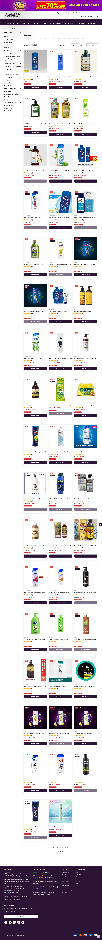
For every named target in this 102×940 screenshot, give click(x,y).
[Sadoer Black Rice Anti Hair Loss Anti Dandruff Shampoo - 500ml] (85, 576)
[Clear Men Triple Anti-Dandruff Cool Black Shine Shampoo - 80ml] (35, 295)
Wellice (76, 497)
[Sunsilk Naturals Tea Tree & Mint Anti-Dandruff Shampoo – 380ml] (85, 623)
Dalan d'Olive (27, 262)
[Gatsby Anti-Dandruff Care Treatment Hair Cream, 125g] (85, 670)
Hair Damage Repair (12, 75)
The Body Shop (77, 75)
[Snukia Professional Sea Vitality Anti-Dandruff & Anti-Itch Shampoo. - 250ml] (60, 811)
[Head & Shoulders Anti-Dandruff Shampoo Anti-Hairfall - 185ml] (60, 576)
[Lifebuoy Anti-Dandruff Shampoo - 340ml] (60, 764)
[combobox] (90, 13)
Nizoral (76, 215)
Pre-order (85, 87)
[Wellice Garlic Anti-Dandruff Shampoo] (85, 483)
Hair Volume (10, 72)
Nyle (75, 122)
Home (6, 29)
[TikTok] (18, 922)
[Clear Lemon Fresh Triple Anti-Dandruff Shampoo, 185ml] (85, 717)
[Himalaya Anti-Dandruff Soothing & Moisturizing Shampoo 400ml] (60, 670)
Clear (50, 262)
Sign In (96, 16)
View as (26, 45)
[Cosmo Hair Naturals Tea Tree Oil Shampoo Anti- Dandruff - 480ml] (85, 764)
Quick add (35, 87)
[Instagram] (10, 922)
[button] (12, 45)
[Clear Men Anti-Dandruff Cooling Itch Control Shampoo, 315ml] (35, 436)
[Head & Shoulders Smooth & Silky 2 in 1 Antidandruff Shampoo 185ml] (35, 201)
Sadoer (25, 122)
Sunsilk (50, 75)
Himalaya (51, 684)
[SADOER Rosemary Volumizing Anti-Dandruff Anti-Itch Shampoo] (35, 108)
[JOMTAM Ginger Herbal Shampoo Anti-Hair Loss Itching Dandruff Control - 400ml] (35, 155)
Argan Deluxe (27, 684)
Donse (50, 543)
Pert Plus (26, 637)
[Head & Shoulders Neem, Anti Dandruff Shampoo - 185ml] (35, 342)
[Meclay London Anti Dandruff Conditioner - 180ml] (60, 201)
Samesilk (51, 122)
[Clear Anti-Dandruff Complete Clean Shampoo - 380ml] (60, 436)
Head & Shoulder (27, 215)
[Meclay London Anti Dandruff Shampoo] (35, 61)
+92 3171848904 (77, 13)
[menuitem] (12, 36)
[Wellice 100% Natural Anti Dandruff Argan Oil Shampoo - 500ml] (85, 530)
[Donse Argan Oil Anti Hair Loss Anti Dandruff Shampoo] (60, 530)
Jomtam (25, 168)
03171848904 (17, 891)
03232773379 (17, 900)
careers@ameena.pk (16, 898)
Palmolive (51, 497)
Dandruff (12, 29)
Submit (21, 916)
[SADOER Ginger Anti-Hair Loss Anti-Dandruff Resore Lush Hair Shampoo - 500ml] (35, 389)
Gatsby (75, 684)
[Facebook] (5, 922)
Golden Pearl (52, 168)
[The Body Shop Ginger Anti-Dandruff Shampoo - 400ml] (85, 61)
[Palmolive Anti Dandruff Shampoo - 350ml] (60, 483)
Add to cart (60, 134)
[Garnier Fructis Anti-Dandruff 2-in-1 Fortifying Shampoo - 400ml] (60, 389)
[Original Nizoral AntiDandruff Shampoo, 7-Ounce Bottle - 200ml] (85, 201)
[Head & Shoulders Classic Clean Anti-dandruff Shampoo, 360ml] (85, 436)
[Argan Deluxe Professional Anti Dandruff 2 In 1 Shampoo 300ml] (35, 670)
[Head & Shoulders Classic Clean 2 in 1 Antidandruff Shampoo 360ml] (35, 764)
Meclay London (27, 75)
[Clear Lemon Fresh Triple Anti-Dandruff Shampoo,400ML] (35, 717)
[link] (51, 5)
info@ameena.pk (14, 892)
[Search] (91, 13)
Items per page (64, 45)
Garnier (51, 403)
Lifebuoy (51, 778)
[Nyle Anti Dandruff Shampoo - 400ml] (85, 108)
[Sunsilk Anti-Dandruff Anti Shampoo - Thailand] (60, 61)
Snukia (50, 825)
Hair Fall (8, 69)
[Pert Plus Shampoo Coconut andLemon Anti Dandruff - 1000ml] (35, 623)
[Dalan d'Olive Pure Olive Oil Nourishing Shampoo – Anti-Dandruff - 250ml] (35, 248)
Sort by (82, 45)
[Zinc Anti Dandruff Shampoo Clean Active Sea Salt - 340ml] (60, 342)
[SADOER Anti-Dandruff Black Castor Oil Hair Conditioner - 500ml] (35, 530)
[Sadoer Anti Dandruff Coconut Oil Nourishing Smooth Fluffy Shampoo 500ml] (35, 483)
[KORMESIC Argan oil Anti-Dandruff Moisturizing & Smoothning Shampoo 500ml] (85, 295)
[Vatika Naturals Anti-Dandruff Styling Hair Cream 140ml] (85, 389)
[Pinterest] (14, 922)
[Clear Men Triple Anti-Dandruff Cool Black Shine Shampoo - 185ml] (85, 248)
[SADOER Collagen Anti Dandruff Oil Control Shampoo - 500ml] (85, 342)
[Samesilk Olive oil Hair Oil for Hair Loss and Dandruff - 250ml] (60, 108)
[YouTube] (22, 922)
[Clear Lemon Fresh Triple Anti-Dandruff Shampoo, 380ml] (60, 717)
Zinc (50, 356)
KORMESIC (76, 309)
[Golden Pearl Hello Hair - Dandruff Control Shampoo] (60, 155)
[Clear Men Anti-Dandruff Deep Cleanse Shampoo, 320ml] (35, 811)
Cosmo (75, 778)
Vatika (75, 403)
